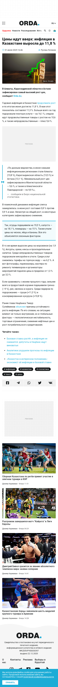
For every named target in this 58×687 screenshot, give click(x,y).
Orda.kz (17, 96)
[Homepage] (29, 23)
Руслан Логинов (48, 50)
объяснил (21, 306)
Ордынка (6, 31)
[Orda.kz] (28, 639)
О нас (4, 661)
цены (19, 374)
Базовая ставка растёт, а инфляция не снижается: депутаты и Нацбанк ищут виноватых (27, 342)
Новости (16, 31)
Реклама (28, 659)
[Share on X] (39, 382)
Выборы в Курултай (40, 661)
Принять (10, 682)
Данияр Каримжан (9, 484)
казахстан (27, 369)
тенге (8, 374)
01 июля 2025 (11, 50)
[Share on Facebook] (7, 382)
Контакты (15, 659)
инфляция (10, 369)
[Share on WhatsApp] (29, 382)
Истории (41, 31)
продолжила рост (46, 103)
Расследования (28, 31)
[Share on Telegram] (18, 382)
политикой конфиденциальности (38, 677)
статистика (43, 369)
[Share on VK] (50, 382)
